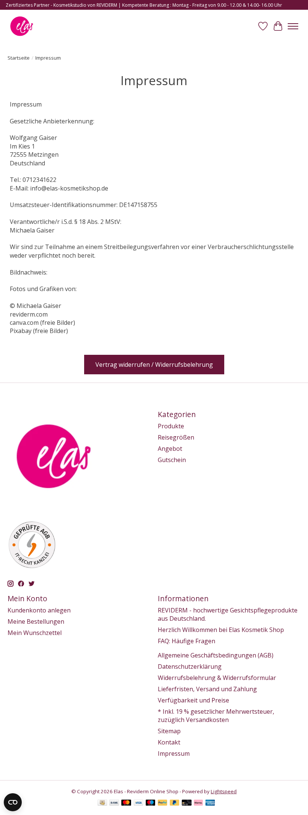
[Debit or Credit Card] (187, 803)
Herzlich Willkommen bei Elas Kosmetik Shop (221, 630)
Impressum (174, 753)
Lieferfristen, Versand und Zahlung (207, 689)
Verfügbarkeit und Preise (193, 700)
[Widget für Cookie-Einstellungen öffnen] (13, 802)
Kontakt (169, 742)
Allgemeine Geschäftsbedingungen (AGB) (215, 655)
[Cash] (102, 803)
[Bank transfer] (114, 803)
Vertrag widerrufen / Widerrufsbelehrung (154, 364)
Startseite (19, 57)
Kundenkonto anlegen (39, 610)
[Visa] (138, 803)
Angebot (170, 448)
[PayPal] (163, 803)
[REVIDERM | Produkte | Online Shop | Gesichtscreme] (22, 26)
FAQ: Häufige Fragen (186, 641)
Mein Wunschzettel (35, 633)
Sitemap (169, 731)
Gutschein (172, 460)
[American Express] (210, 803)
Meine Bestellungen (36, 621)
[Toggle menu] (292, 26)
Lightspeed (224, 791)
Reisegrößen (176, 437)
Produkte (171, 426)
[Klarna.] (198, 803)
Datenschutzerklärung (190, 666)
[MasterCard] (126, 803)
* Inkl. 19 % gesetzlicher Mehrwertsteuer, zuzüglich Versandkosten (216, 715)
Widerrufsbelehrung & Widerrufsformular (217, 678)
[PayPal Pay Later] (175, 803)
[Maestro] (151, 803)
